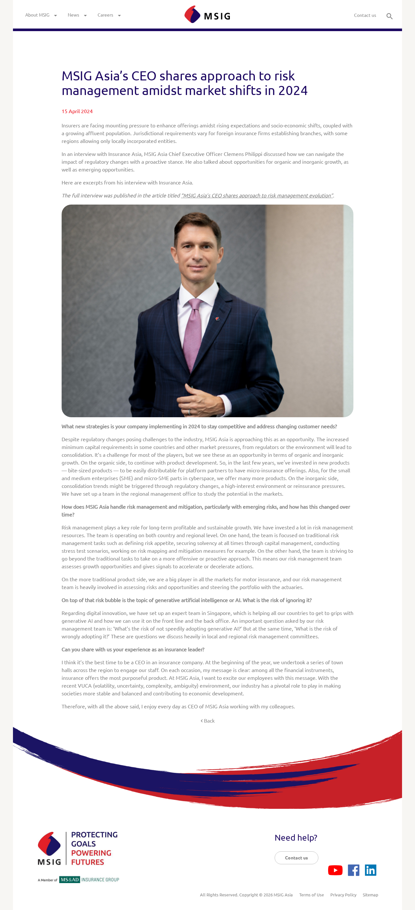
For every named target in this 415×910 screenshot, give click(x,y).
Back (209, 721)
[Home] (207, 14)
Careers (105, 15)
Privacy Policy (343, 894)
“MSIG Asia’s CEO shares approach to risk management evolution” (257, 195)
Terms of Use (311, 894)
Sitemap (370, 894)
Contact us (365, 15)
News (73, 15)
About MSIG (37, 15)
